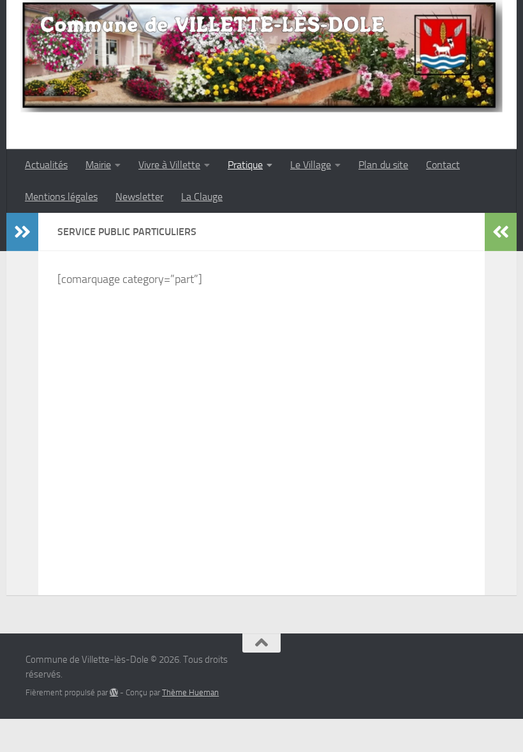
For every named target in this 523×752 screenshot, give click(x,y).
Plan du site (383, 165)
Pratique (245, 165)
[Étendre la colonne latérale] (22, 232)
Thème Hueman (190, 692)
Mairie (98, 165)
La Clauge (202, 197)
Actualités (46, 165)
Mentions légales (61, 197)
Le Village (310, 165)
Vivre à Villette (169, 165)
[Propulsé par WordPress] (114, 692)
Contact (443, 165)
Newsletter (139, 197)
